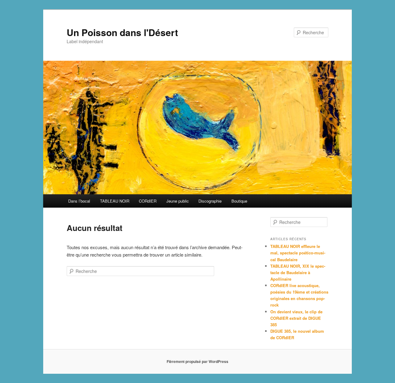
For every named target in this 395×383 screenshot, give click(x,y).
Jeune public (177, 201)
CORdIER (147, 201)
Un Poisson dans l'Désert (122, 32)
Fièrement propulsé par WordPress (197, 361)
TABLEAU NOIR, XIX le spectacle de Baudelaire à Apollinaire (297, 272)
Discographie (210, 201)
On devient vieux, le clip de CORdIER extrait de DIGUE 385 (296, 318)
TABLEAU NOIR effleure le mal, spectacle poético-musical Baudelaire (297, 252)
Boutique (239, 201)
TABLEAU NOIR (114, 201)
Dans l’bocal (79, 201)
